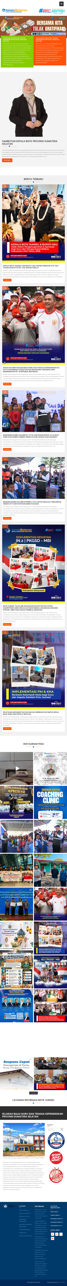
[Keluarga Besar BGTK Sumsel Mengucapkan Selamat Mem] (16, 938)
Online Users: (54, 1211)
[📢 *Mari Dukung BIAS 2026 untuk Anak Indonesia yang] (16, 1039)
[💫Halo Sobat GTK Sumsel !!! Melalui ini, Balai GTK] (16, 971)
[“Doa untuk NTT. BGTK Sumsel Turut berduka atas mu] (50, 1039)
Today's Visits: (55, 1215)
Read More (7, 280)
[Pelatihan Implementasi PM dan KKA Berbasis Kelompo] (50, 938)
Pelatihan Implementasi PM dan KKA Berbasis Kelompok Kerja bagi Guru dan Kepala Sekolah (31, 713)
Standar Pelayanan (24, 1210)
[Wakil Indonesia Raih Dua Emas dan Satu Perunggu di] (16, 870)
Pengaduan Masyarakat (25, 1236)
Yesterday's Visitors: (56, 1222)
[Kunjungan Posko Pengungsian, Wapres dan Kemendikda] (50, 870)
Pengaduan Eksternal (24, 1213)
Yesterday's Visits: (56, 1218)
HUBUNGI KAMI (22, 1232)
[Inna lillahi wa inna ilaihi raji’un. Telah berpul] (50, 768)
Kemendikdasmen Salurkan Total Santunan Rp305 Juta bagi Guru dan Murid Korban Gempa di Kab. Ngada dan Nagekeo (31, 436)
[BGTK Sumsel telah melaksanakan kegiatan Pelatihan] (50, 971)
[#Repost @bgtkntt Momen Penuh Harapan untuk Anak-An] (16, 768)
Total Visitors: (54, 1225)
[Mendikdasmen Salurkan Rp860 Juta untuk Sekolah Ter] (50, 836)
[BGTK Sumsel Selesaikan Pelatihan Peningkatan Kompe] (50, 1005)
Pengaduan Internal (24, 1216)
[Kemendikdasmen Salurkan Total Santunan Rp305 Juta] (16, 836)
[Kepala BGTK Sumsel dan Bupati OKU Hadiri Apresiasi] (16, 802)
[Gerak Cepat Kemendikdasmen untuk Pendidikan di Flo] (16, 1073)
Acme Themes (61, 1282)
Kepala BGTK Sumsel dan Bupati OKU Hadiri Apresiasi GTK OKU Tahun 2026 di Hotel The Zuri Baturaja (30, 267)
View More (7, 160)
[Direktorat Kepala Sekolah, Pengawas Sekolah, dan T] (50, 802)
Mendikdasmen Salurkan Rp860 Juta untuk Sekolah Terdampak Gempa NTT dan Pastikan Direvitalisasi (32, 503)
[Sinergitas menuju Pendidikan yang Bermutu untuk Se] (50, 1073)
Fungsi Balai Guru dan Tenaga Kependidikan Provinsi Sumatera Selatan (15, 39)
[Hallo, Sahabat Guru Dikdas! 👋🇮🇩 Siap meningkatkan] (16, 1005)
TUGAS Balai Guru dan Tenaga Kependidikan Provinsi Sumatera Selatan (47, 39)
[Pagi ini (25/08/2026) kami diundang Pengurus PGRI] (50, 904)
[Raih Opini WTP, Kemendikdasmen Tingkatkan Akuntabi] (16, 904)
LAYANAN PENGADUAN (24, 1229)
